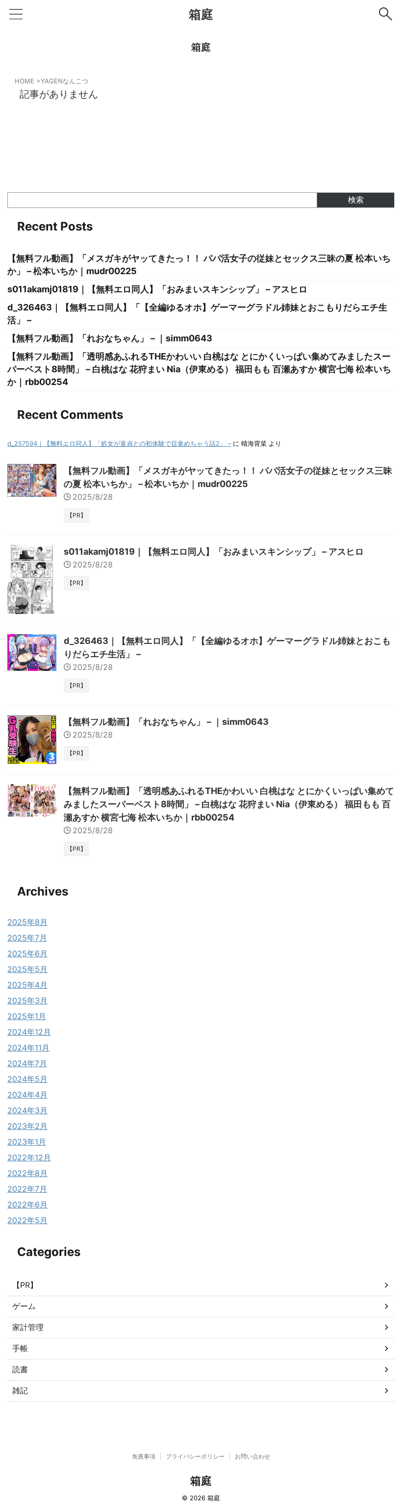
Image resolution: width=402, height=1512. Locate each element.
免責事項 (143, 1456)
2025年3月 (27, 1000)
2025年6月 (27, 953)
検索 (356, 200)
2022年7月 (27, 1189)
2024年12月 (29, 1032)
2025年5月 (27, 969)
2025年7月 (27, 938)
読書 (20, 1369)
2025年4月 (27, 985)
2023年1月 (26, 1142)
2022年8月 (27, 1173)
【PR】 (25, 1285)
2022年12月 (29, 1157)
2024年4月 (27, 1095)
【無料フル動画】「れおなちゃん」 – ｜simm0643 (109, 338)
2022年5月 (27, 1220)
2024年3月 (27, 1110)
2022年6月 (27, 1204)
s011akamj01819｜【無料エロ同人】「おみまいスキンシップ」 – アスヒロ (157, 289)
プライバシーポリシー (195, 1456)
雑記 (20, 1390)
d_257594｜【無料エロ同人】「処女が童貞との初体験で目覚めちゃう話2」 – (119, 443)
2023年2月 (27, 1126)
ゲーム (24, 1306)
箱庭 (201, 14)
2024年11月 (28, 1047)
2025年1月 (26, 1016)
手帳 (20, 1348)
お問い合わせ (252, 1456)
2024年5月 (27, 1079)
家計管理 (28, 1327)
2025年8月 (27, 922)
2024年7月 (27, 1063)
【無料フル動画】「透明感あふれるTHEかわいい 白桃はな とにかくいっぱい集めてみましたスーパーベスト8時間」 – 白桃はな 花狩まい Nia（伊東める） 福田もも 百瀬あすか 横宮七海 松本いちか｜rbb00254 (199, 369)
